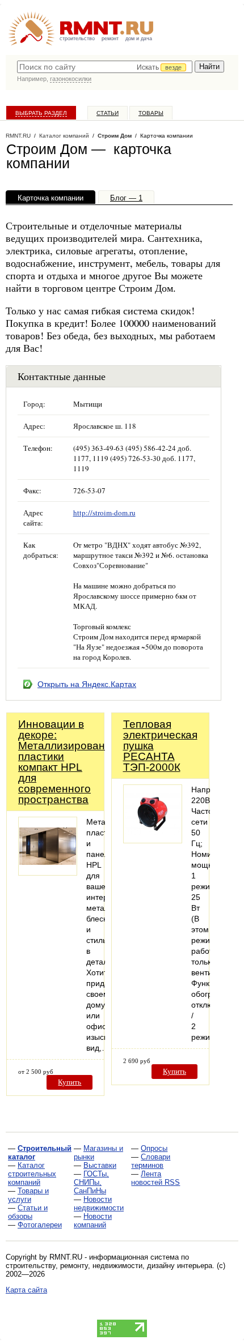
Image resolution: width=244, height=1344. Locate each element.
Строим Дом (115, 136)
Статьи (107, 113)
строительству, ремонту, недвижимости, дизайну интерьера (109, 1265)
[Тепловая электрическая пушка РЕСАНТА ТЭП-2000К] (153, 840)
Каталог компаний (64, 136)
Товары (150, 113)
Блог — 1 (126, 198)
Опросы (154, 1148)
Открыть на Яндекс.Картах (86, 684)
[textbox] (104, 67)
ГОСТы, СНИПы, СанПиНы (91, 1182)
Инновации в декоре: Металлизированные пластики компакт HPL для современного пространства (71, 761)
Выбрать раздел (41, 113)
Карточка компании (50, 198)
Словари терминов (150, 1161)
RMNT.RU (18, 136)
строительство (77, 38)
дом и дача (138, 38)
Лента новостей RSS (155, 1178)
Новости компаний (93, 1220)
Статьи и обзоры (28, 1212)
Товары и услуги (28, 1195)
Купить (69, 1082)
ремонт (110, 38)
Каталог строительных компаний (32, 1174)
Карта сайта (26, 1290)
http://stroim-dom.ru (104, 512)
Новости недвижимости (99, 1203)
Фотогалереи (40, 1225)
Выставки (99, 1165)
